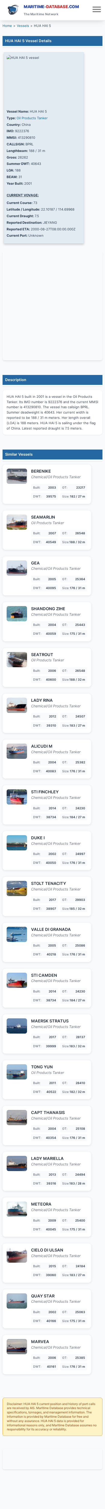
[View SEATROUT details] (17, 659)
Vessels (23, 26)
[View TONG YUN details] (17, 1071)
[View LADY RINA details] (17, 705)
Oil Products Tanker (32, 118)
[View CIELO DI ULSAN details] (17, 1255)
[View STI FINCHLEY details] (17, 796)
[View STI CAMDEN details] (17, 980)
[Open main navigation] (97, 10)
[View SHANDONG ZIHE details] (17, 613)
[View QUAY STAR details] (17, 1301)
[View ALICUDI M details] (17, 751)
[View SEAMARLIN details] (17, 522)
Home (7, 26)
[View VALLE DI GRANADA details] (17, 934)
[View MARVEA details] (17, 1346)
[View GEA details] (17, 568)
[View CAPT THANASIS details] (17, 1117)
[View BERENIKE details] (17, 476)
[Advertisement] (52, 1459)
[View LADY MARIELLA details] (17, 1163)
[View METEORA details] (17, 1209)
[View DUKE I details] (17, 842)
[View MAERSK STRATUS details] (17, 1026)
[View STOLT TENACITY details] (17, 888)
